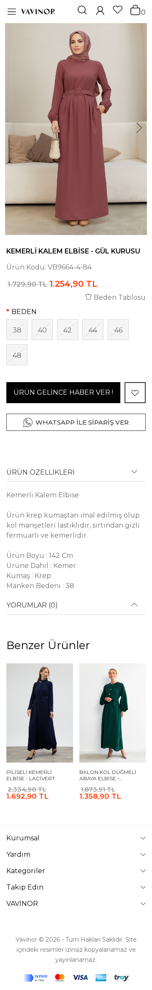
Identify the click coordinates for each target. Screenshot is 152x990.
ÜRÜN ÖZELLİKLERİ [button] (40, 472)
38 (17, 330)
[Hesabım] (100, 11)
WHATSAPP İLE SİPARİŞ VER (82, 422)
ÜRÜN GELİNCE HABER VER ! (63, 392)
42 (67, 330)
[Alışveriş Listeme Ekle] (135, 392)
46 (118, 330)
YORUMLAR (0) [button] (32, 605)
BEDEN (24, 312)
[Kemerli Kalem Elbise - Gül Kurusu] (76, 129)
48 (17, 355)
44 (93, 330)
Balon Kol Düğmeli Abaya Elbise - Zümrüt (107, 776)
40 (42, 330)
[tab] (76, 475)
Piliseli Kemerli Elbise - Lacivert (30, 775)
